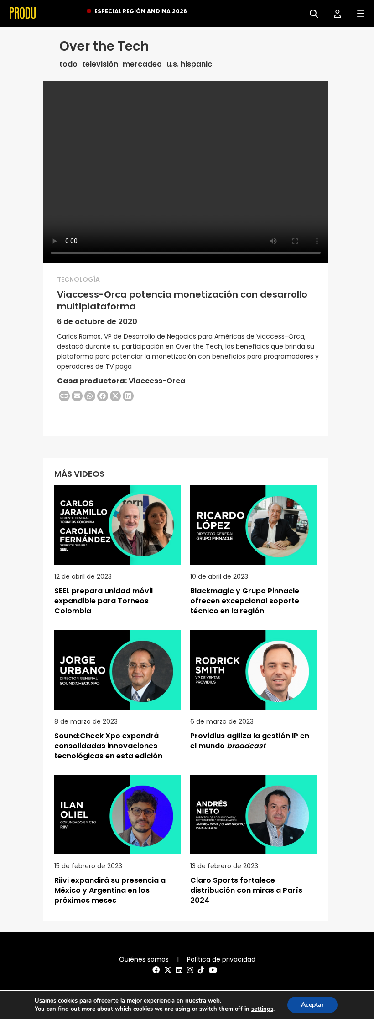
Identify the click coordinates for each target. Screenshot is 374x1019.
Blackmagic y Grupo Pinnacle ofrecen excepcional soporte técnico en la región (244, 601)
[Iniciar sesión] (334, 13)
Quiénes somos (144, 959)
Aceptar (312, 1004)
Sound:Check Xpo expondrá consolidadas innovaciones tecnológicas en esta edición (108, 746)
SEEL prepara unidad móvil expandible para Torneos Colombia (103, 601)
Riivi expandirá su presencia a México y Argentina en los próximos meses (110, 890)
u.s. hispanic (189, 64)
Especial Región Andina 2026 (140, 11)
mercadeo (142, 64)
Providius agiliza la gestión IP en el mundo (249, 741)
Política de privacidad (221, 959)
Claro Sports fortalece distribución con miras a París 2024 (246, 890)
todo (68, 64)
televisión (100, 64)
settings (262, 1009)
